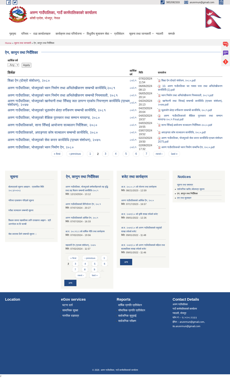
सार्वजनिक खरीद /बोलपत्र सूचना (190, 189)
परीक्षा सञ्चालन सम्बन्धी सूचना (20, 210)
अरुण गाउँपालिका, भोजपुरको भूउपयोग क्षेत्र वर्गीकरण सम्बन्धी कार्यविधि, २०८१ (57, 110)
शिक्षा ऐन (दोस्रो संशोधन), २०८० (29, 80)
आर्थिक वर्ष (13, 60)
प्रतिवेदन (119, 33)
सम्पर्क (171, 33)
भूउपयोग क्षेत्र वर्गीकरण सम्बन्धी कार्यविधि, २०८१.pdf (186, 110)
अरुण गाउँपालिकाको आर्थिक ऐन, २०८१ (81, 217)
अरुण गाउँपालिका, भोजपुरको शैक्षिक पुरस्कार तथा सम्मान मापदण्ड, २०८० (54, 117)
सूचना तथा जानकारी (140, 33)
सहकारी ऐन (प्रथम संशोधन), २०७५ (80, 245)
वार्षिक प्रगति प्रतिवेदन (130, 305)
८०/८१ (133, 80)
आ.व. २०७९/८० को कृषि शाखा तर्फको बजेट (139, 214)
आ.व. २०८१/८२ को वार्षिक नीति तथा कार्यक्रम (85, 231)
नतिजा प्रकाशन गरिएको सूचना (21, 200)
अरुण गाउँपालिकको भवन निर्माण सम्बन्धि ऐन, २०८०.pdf (188, 147)
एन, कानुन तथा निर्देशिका (187, 193)
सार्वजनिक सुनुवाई (127, 315)
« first (57, 153)
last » (174, 153)
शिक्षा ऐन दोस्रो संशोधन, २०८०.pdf (178, 80)
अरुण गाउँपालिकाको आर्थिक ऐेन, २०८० (137, 200)
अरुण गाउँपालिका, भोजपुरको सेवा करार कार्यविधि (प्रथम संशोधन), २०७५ (54, 140)
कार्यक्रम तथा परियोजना (69, 33)
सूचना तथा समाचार (185, 184)
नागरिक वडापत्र (70, 315)
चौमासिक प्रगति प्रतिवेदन (131, 310)
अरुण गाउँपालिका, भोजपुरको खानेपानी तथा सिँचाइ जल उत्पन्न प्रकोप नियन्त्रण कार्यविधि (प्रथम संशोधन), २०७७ (69, 103)
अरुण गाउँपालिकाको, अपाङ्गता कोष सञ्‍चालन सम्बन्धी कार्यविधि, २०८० (53, 132)
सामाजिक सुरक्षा (70, 310)
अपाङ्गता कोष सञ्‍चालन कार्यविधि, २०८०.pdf (183, 132)
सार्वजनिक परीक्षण (127, 321)
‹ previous (75, 153)
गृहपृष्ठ (12, 33)
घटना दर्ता (67, 305)
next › (159, 153)
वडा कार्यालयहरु (42, 33)
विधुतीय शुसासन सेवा (98, 33)
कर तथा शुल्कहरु (184, 197)
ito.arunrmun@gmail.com (186, 326)
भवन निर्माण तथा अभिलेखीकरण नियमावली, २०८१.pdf (187, 95)
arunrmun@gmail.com (192, 321)
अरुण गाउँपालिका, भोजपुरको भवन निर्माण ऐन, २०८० (41, 147)
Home (8, 43)
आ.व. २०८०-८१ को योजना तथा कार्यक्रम (138, 186)
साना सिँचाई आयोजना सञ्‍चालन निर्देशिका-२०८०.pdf (186, 125)
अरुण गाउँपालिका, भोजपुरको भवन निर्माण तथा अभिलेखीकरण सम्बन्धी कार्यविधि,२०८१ (61, 88)
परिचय (24, 33)
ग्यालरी (159, 33)
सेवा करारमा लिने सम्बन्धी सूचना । (22, 234)
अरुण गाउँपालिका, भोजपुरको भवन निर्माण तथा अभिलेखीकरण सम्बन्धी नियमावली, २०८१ (63, 95)
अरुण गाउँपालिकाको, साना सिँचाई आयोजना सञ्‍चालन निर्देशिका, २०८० (52, 125)
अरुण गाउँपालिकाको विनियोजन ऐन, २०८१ (83, 204)
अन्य (70, 283)
